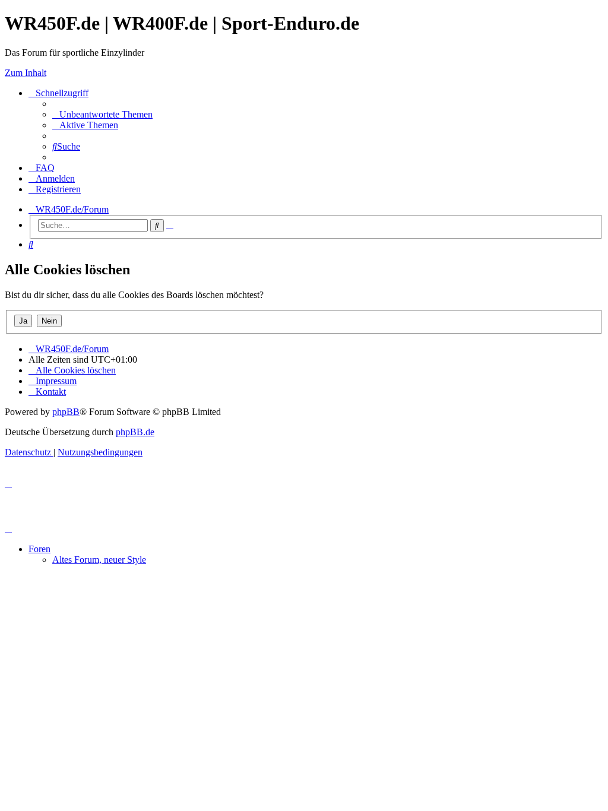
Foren (39, 549)
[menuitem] (102, 114)
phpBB (66, 412)
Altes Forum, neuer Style (99, 560)
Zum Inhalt (25, 73)
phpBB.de (135, 432)
